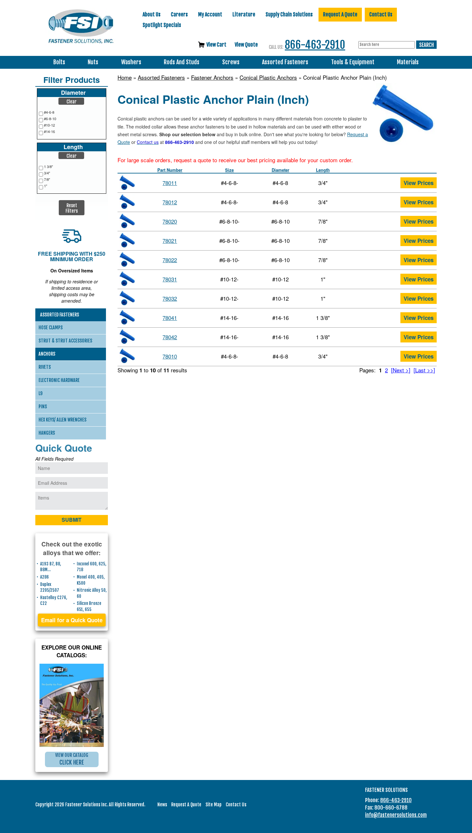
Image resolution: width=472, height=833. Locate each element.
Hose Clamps (51, 327)
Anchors (47, 354)
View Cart (216, 44)
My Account (210, 14)
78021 (169, 240)
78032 (169, 298)
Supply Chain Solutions (289, 14)
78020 (169, 221)
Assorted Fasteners (285, 62)
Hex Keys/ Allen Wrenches (62, 419)
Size (229, 170)
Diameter (280, 170)
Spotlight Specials (162, 25)
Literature (243, 14)
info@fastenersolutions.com (396, 815)
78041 (169, 318)
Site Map (213, 804)
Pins (43, 406)
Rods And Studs (181, 62)
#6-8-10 (50, 118)
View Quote (246, 44)
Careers (179, 14)
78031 (169, 279)
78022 (169, 260)
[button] (71, 101)
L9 (40, 393)
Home (125, 77)
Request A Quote (340, 14)
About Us (152, 14)
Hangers (47, 433)
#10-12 (49, 125)
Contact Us (380, 14)
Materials (408, 62)
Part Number (169, 170)
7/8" (47, 179)
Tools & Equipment (352, 62)
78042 (169, 337)
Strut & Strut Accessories (65, 340)
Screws (231, 62)
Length (323, 170)
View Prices (418, 183)
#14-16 (49, 131)
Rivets (45, 367)
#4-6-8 (49, 112)
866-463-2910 (315, 44)
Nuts (93, 62)
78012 (169, 202)
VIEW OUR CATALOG (71, 759)
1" (45, 185)
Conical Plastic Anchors (268, 77)
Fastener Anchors (212, 77)
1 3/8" (48, 166)
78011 (169, 183)
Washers (131, 62)
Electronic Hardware (59, 380)
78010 (169, 356)
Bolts (59, 62)
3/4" (47, 173)
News (162, 804)
